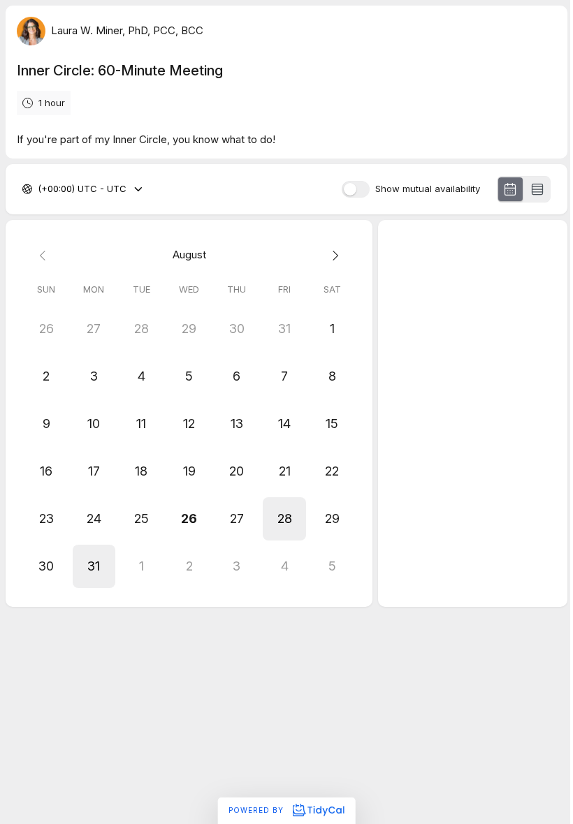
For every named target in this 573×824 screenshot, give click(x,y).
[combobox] (39, 189)
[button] (284, 519)
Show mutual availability (427, 188)
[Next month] (332, 255)
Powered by (257, 810)
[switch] (356, 189)
